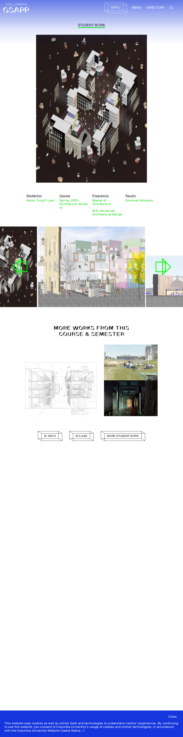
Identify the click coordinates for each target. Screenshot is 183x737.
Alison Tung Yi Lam (40, 200)
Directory (155, 7)
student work (91, 25)
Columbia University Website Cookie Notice (49, 731)
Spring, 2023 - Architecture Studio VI (74, 204)
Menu (136, 7)
